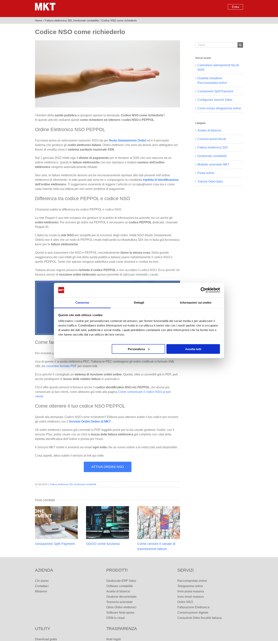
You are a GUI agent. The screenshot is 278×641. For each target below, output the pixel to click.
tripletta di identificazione (161, 179)
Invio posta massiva (190, 591)
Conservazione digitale (192, 612)
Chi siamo (42, 580)
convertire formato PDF (61, 366)
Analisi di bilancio (209, 130)
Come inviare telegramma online (219, 108)
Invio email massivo (190, 596)
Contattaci (42, 586)
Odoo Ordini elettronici (121, 607)
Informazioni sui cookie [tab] (195, 302)
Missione (41, 591)
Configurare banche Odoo (214, 99)
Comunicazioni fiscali (211, 139)
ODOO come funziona (103, 544)
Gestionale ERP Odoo (121, 580)
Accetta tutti (193, 348)
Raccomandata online (192, 580)
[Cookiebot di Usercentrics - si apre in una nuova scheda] (203, 290)
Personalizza (136, 348)
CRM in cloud (115, 617)
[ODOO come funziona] (107, 507)
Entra (235, 7)
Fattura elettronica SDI (61, 484)
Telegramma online (190, 586)
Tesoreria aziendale (119, 602)
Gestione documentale (121, 596)
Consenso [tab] (82, 302)
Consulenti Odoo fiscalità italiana (199, 617)
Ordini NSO (185, 602)
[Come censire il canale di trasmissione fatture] (158, 507)
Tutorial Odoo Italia (210, 181)
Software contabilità (119, 586)
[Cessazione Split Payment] (56, 507)
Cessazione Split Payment (55, 544)
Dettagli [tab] (139, 302)
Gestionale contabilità (85, 484)
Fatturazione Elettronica (193, 607)
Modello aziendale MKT (213, 164)
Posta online (205, 173)
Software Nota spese (120, 612)
